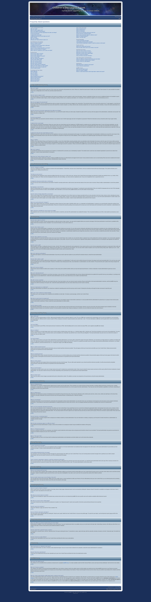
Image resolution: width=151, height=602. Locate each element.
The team (118, 589)
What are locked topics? (35, 79)
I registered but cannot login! (36, 34)
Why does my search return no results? (84, 52)
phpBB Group (66, 562)
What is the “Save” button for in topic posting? (39, 65)
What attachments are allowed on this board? (85, 64)
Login (119, 16)
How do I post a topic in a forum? (37, 53)
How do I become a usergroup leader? (83, 33)
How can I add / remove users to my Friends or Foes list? (87, 47)
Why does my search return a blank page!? (84, 53)
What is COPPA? (34, 37)
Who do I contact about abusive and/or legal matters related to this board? (90, 71)
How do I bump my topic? (35, 68)
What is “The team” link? (81, 37)
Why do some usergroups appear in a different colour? (86, 34)
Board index (38, 18)
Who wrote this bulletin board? (82, 69)
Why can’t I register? (35, 38)
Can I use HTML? (34, 72)
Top (32, 92)
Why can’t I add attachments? (36, 62)
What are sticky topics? (35, 78)
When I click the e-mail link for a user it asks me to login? (41, 50)
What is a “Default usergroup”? (82, 36)
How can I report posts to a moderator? (38, 64)
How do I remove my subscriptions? (83, 61)
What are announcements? (36, 77)
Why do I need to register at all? (37, 30)
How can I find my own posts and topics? (84, 55)
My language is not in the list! (36, 46)
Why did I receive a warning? (36, 63)
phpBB (70, 592)
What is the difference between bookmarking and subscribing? (88, 58)
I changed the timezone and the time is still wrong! (40, 45)
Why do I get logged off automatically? (38, 31)
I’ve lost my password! (35, 33)
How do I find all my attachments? (82, 65)
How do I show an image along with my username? (40, 47)
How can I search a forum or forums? (83, 50)
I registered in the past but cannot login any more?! (40, 36)
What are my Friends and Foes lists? (83, 46)
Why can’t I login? (34, 28)
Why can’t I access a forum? (36, 60)
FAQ (116, 16)
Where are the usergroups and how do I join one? (85, 32)
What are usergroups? (80, 31)
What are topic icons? (35, 81)
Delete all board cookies (110, 589)
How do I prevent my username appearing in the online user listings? (44, 32)
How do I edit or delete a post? (36, 54)
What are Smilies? (34, 73)
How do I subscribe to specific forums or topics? (85, 60)
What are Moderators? (80, 30)
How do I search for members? (82, 54)
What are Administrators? (81, 28)
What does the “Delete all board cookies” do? (39, 39)
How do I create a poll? (35, 57)
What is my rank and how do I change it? (38, 49)
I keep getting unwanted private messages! (84, 41)
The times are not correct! (36, 44)
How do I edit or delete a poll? (36, 59)
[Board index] (75, 9)
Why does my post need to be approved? (38, 66)
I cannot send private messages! (82, 40)
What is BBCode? (34, 71)
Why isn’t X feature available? (82, 70)
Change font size (119, 18)
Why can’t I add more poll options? (37, 58)
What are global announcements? (37, 76)
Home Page (33, 18)
